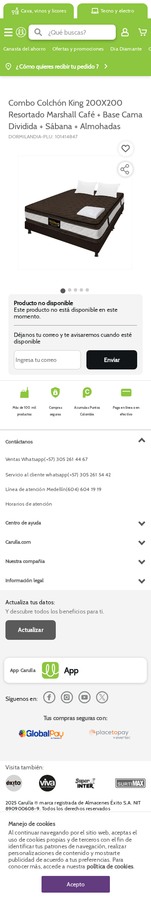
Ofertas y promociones (78, 49)
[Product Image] (75, 213)
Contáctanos (19, 441)
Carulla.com (18, 542)
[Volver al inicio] (21, 32)
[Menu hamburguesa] (8, 32)
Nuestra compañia (25, 561)
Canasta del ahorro (24, 49)
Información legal (24, 580)
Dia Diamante (126, 49)
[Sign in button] (125, 32)
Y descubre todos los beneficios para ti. (54, 611)
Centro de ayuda (23, 522)
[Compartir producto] (125, 169)
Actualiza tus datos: (30, 602)
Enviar (112, 360)
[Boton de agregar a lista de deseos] (126, 148)
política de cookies (110, 866)
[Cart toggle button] (143, 32)
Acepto (76, 884)
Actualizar (30, 630)
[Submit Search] (38, 32)
